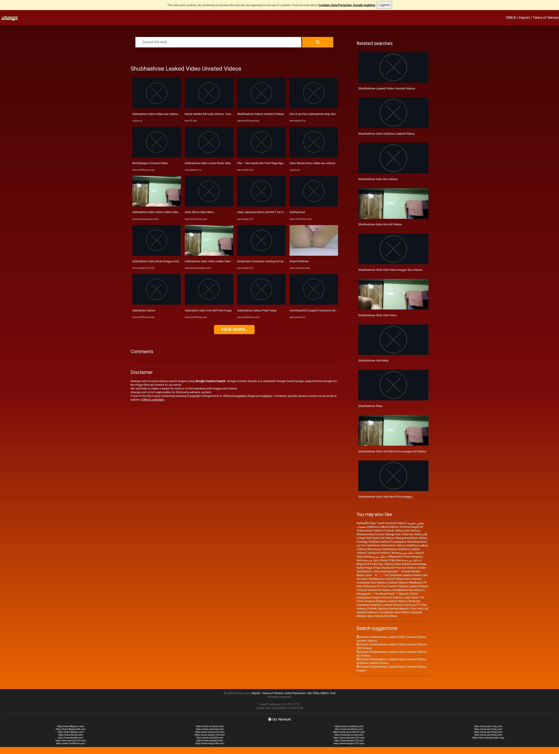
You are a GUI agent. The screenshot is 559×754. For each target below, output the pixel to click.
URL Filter (313, 693)
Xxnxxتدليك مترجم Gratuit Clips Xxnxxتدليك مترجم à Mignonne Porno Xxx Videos (389, 562)
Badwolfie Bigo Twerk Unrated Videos (381, 523)
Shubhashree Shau (370, 406)
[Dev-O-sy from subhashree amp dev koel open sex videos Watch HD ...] (314, 107)
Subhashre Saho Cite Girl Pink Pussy (208, 310)
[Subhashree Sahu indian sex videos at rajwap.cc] (156, 107)
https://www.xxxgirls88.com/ (209, 743)
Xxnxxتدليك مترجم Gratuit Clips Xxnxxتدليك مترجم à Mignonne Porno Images (390, 554)
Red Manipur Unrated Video (150, 163)
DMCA (511, 17)
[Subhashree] (314, 205)
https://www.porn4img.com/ (488, 734)
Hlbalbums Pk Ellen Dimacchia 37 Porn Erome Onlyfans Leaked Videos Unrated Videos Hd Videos (392, 586)
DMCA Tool (328, 693)
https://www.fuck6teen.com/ (349, 729)
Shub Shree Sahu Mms (199, 212)
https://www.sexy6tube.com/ (349, 726)
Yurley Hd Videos (379, 553)
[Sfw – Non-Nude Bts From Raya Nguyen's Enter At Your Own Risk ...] (261, 156)
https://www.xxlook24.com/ (209, 740)
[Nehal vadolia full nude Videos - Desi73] (209, 107)
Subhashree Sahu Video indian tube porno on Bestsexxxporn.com (174, 212)
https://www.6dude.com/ (70, 734)
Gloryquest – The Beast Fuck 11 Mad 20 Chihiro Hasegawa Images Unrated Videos (387, 595)
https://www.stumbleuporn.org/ (488, 737)
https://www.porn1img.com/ (488, 726)
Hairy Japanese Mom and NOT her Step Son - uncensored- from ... (279, 212)
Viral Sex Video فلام (414, 534)
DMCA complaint (153, 399)
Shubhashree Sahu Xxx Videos (378, 179)
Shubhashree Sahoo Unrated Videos (260, 114)
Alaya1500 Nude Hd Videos (376, 538)
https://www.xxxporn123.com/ (210, 734)
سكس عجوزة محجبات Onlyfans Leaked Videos (390, 525)
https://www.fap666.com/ (70, 737)
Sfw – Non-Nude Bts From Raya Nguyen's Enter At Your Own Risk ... (280, 163)
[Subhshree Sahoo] (156, 304)
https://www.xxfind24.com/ (209, 737)
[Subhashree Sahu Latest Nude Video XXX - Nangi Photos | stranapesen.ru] (209, 156)
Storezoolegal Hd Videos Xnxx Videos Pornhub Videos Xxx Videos (390, 528)
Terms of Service (546, 17)
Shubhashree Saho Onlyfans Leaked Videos (386, 134)
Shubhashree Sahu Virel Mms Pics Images (385, 497)
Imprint (524, 17)
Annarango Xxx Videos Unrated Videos (382, 582)
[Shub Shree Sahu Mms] (209, 205)
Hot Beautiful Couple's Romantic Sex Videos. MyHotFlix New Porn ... (333, 310)
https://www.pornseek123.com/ (349, 732)
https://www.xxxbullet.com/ (210, 729)
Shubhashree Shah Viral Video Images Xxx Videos (390, 270)
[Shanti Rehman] (314, 255)
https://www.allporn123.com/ (349, 740)
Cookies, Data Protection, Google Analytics (347, 5)
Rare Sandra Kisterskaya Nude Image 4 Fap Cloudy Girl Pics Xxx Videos (391, 566)
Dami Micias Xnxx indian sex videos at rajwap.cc (320, 163)
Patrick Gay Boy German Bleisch (388, 608)
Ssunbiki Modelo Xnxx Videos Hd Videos (390, 614)
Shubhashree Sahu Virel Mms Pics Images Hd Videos (392, 451)
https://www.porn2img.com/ (488, 729)
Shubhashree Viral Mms (373, 360)
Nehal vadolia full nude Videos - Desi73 (210, 114)
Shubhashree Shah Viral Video (377, 315)
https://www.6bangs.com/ (71, 732)
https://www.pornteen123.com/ (349, 737)
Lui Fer (361, 545)
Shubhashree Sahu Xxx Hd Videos (380, 224)
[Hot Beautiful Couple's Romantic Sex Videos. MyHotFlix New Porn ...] (314, 304)
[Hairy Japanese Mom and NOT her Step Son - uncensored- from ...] (261, 205)
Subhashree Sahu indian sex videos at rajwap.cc (163, 114)
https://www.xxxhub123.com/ (210, 732)
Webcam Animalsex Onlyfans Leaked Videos (388, 603)
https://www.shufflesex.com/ (70, 743)
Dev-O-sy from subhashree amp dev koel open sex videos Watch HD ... (335, 114)
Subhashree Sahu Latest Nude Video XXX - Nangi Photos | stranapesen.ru (232, 163)
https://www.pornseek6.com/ (349, 734)
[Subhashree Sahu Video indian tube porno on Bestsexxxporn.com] (156, 205)
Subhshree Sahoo (143, 310)
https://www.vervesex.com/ (210, 726)
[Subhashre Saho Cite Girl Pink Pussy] (209, 304)
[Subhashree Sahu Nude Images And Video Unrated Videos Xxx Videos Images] (156, 255)
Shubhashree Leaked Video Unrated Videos (386, 88)
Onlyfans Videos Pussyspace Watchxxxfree (397, 542)
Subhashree (297, 212)
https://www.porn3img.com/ (488, 732)
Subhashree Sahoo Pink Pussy (256, 310)
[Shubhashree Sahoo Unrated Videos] (261, 107)
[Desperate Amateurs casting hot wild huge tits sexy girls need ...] (261, 255)
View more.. (234, 329)
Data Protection (295, 693)
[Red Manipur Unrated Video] (156, 156)
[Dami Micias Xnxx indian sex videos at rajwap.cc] (314, 156)
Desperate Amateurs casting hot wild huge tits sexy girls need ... (279, 261)
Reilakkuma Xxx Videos (408, 590)
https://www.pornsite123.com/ (70, 740)
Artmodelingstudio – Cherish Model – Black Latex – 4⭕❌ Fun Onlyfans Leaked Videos (390, 573)
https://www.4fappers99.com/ (71, 729)
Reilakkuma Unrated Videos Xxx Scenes (395, 579)
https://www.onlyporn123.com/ (349, 743)
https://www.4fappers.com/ (71, 726)
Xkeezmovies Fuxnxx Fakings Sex (378, 534)
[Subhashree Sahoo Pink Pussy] (261, 304)
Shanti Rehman (299, 261)
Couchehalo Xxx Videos (394, 612)
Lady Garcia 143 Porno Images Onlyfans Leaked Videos (390, 599)
